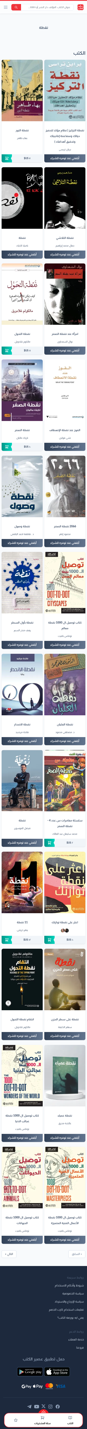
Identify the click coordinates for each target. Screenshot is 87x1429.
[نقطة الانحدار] (22, 684)
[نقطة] (22, 198)
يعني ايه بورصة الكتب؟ (70, 1317)
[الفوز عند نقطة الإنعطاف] (64, 390)
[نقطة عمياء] (64, 1075)
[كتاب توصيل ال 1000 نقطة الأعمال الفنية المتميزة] (64, 1177)
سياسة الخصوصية (73, 1293)
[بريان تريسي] (67, 931)
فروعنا (80, 1347)
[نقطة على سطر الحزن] (64, 979)
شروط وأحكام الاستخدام (69, 1285)
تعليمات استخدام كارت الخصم (66, 1309)
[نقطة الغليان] (64, 684)
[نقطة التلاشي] (64, 198)
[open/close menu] (5, 7)
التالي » (9, 1254)
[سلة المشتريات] (42, 1417)
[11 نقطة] (22, 882)
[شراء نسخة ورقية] (22, 158)
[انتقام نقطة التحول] (22, 979)
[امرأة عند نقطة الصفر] (64, 294)
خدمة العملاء (76, 1339)
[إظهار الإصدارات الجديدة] (43, 1411)
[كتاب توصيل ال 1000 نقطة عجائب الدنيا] (22, 1075)
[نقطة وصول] (22, 486)
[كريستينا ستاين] (63, 931)
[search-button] (16, 7)
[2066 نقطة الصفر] (64, 486)
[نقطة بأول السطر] (22, 582)
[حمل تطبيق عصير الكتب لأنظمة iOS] (57, 1372)
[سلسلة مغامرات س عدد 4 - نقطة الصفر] (64, 781)
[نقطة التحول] (22, 294)
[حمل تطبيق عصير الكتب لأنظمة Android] (30, 1372)
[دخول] (16, 1420)
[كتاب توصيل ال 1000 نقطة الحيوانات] (22, 1177)
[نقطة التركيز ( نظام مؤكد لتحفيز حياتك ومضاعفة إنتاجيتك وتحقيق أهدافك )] (64, 90)
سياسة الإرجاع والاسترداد (69, 1301)
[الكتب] (70, 1417)
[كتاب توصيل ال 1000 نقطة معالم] (64, 582)
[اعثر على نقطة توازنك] (64, 882)
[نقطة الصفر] (22, 390)
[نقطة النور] (22, 90)
